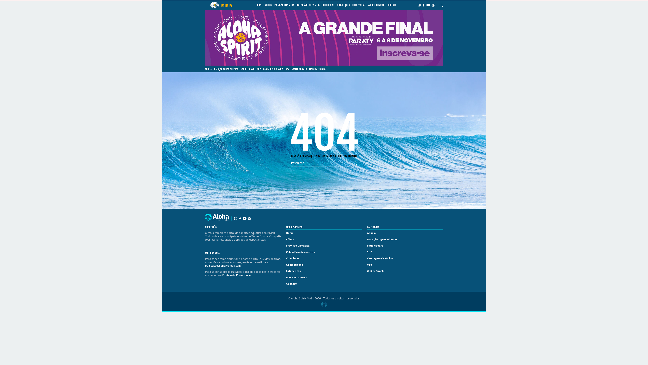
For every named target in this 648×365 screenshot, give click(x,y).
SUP (259, 69)
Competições (343, 5)
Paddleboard (247, 69)
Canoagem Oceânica (273, 69)
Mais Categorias (317, 69)
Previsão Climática (284, 5)
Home (260, 5)
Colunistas (328, 5)
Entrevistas (358, 5)
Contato (392, 5)
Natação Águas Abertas (226, 69)
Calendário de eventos (308, 5)
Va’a (287, 69)
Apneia (208, 69)
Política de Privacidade (236, 275)
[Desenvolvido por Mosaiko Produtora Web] (324, 304)
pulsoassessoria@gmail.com (223, 265)
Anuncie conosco (376, 5)
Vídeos (268, 5)
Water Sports (299, 69)
